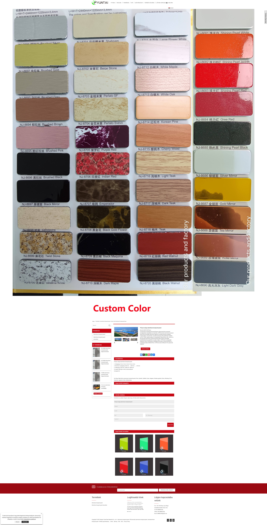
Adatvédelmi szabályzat (30, 519)
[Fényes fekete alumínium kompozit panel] (164, 467)
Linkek (111, 521)
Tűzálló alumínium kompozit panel (145, 390)
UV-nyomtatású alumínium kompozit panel (126, 392)
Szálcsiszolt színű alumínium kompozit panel (126, 388)
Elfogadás (25, 521)
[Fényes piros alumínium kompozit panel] (124, 467)
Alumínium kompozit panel (105, 321)
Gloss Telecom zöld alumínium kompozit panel (123, 455)
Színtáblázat (139, 2)
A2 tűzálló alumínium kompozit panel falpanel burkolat (105, 362)
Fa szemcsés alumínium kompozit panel (149, 388)
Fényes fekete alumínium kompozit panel (161, 479)
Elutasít (17, 521)
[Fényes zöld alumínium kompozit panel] (144, 443)
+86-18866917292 (159, 509)
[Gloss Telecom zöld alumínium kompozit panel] (124, 443)
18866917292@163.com (162, 513)
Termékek (126, 2)
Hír (132, 2)
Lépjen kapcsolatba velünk (164, 2)
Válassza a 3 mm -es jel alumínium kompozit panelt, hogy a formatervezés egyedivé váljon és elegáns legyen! (135, 503)
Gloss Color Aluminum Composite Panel (118, 321)
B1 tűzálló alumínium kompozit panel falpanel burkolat (105, 350)
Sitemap (115, 521)
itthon (113, 2)
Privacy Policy (127, 521)
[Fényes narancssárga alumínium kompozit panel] (164, 443)
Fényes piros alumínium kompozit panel (124, 479)
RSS (119, 521)
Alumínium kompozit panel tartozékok (99, 338)
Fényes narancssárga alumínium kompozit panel (163, 455)
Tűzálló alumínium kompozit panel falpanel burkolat (105, 374)
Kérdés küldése (149, 2)
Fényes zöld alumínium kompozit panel (143, 455)
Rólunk (119, 2)
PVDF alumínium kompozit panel (163, 390)
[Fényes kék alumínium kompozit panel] (144, 467)
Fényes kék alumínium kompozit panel (143, 479)
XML (122, 521)
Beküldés (170, 424)
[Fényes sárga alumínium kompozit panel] (118, 339)
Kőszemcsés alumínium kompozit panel (125, 390)
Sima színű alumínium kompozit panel (147, 386)
